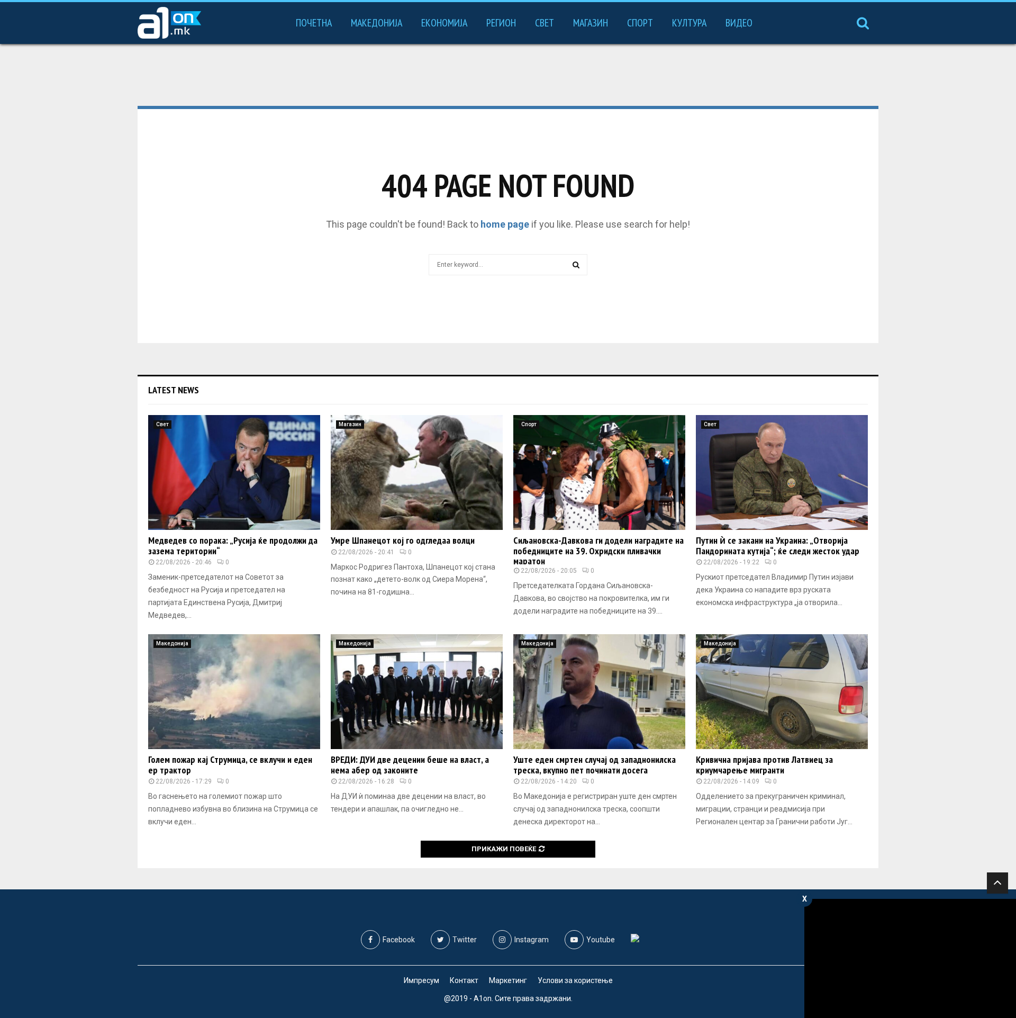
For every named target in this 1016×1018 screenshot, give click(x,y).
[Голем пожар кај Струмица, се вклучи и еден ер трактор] (234, 691)
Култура (689, 23)
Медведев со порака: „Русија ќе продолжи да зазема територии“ (233, 545)
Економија (444, 23)
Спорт (640, 23)
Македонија (376, 23)
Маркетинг (508, 980)
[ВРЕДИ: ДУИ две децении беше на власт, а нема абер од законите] (417, 691)
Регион (501, 23)
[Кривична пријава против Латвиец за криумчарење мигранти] (782, 691)
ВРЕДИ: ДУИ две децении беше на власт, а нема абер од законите (410, 764)
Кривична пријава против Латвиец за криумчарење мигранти (764, 764)
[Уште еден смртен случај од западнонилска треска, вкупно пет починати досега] (599, 691)
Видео (738, 23)
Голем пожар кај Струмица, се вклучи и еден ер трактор (230, 764)
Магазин (590, 23)
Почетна (314, 23)
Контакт (464, 980)
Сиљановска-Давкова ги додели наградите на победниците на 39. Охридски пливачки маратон (598, 550)
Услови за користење (575, 980)
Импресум (421, 980)
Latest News (173, 390)
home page (504, 224)
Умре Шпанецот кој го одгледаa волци (403, 540)
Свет (544, 23)
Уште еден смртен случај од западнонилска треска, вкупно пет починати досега (594, 764)
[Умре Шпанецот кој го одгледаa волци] (417, 472)
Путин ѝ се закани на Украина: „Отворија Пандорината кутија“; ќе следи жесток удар (777, 545)
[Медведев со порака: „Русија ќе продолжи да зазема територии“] (234, 472)
